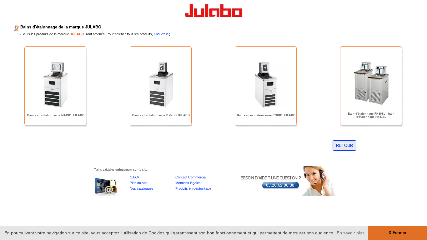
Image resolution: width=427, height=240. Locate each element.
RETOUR (344, 145)
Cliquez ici (161, 34)
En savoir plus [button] (350, 232)
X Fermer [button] (397, 233)
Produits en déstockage (193, 188)
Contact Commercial (190, 177)
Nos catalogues (141, 188)
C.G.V (134, 177)
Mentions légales (188, 183)
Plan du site (138, 183)
